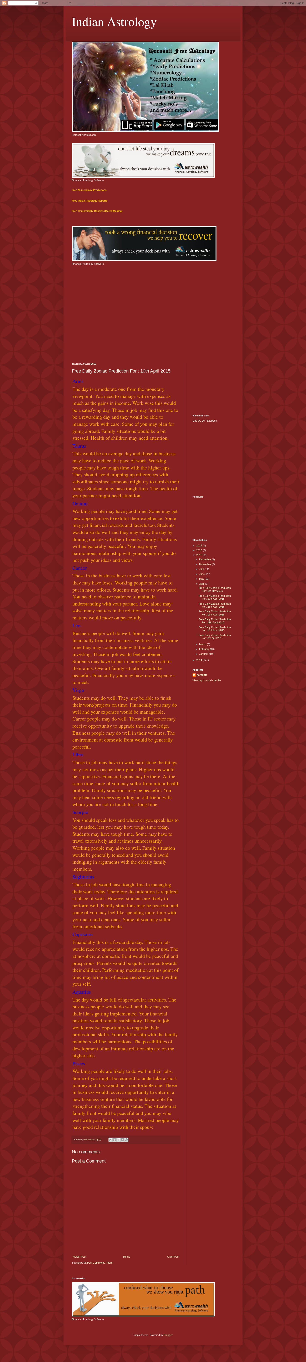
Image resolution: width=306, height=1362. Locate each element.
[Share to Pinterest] (126, 1140)
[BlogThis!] (114, 1140)
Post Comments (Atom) (100, 1262)
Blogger (168, 1335)
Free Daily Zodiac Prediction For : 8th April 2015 (215, 637)
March (203, 644)
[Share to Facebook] (122, 1140)
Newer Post (79, 1256)
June (202, 574)
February (204, 649)
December (205, 559)
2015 (199, 555)
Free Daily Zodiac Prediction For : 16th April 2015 (215, 613)
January (204, 654)
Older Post (173, 1256)
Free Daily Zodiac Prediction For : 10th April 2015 (215, 629)
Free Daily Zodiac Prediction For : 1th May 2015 (215, 589)
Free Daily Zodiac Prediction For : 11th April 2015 (215, 621)
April (202, 583)
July (201, 569)
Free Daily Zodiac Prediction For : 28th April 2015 (215, 605)
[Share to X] (118, 1140)
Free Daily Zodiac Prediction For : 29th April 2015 (215, 597)
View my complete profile (207, 680)
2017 (199, 545)
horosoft (202, 675)
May (202, 578)
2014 (199, 660)
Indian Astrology (114, 21)
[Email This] (110, 1140)
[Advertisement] (153, 327)
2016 (199, 550)
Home (126, 1256)
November (205, 564)
